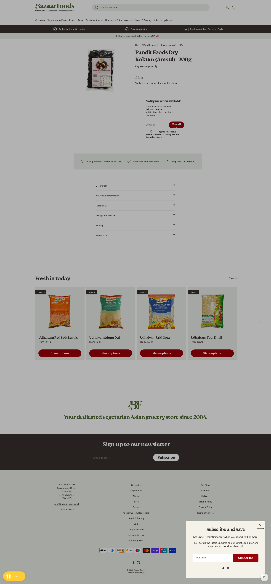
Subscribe (245, 558)
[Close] (260, 525)
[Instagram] (228, 568)
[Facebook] (223, 568)
